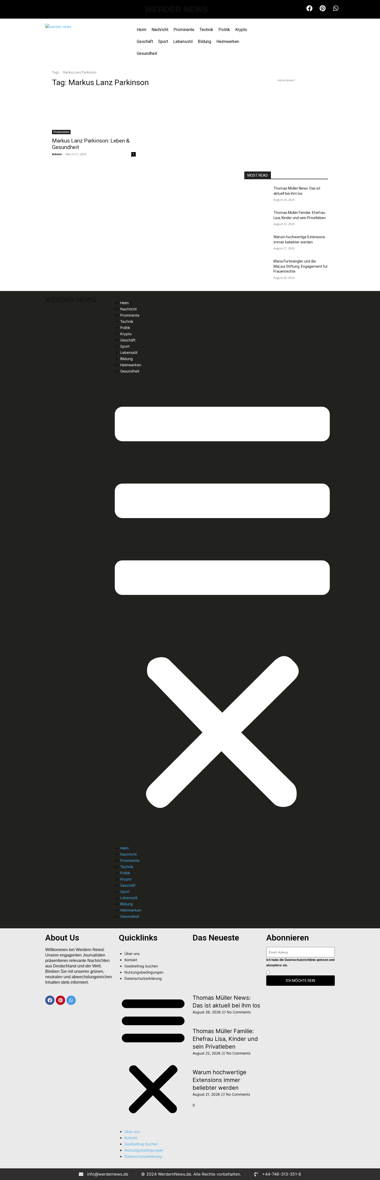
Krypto (241, 29)
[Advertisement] (286, 115)
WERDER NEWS (176, 9)
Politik (224, 29)
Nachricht (159, 29)
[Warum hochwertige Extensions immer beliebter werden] (256, 243)
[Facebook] (50, 1000)
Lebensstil (183, 41)
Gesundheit (147, 53)
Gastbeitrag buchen (141, 966)
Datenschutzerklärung (143, 978)
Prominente (183, 29)
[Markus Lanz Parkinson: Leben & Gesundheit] (94, 113)
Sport (163, 41)
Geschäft (145, 41)
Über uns (132, 953)
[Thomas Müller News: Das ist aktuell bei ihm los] (256, 195)
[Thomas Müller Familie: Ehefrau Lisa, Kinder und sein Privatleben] (256, 219)
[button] (222, 609)
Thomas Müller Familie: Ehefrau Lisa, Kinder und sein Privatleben (225, 1039)
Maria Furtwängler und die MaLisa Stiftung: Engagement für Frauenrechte (300, 266)
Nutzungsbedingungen (143, 972)
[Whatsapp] (71, 1000)
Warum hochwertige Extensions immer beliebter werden (219, 1080)
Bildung (204, 41)
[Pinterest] (60, 1000)
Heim (141, 29)
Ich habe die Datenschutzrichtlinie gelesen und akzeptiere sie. (300, 962)
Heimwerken (227, 41)
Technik (206, 29)
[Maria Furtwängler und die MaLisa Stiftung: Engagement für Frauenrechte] (256, 268)
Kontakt (130, 960)
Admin (57, 154)
